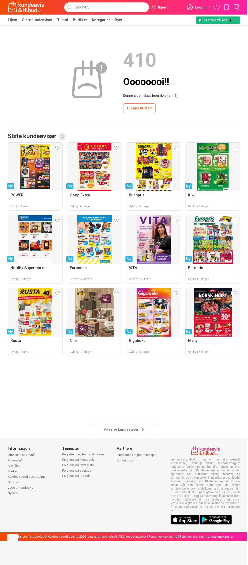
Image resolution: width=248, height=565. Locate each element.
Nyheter (13, 493)
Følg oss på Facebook (78, 459)
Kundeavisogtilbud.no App (26, 476)
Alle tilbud (15, 466)
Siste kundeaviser (37, 20)
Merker (12, 471)
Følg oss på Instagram (78, 465)
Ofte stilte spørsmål (21, 455)
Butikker (80, 20)
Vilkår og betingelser (132, 536)
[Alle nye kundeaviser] (62, 136)
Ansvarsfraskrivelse (102, 536)
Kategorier (101, 20)
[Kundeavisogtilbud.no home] (26, 7)
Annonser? (15, 460)
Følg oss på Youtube (76, 470)
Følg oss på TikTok (76, 476)
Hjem (12, 20)
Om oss (13, 482)
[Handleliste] (236, 7)
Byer (118, 20)
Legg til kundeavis (20, 487)
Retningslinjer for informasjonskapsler (206, 536)
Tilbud (62, 20)
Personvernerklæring (163, 536)
